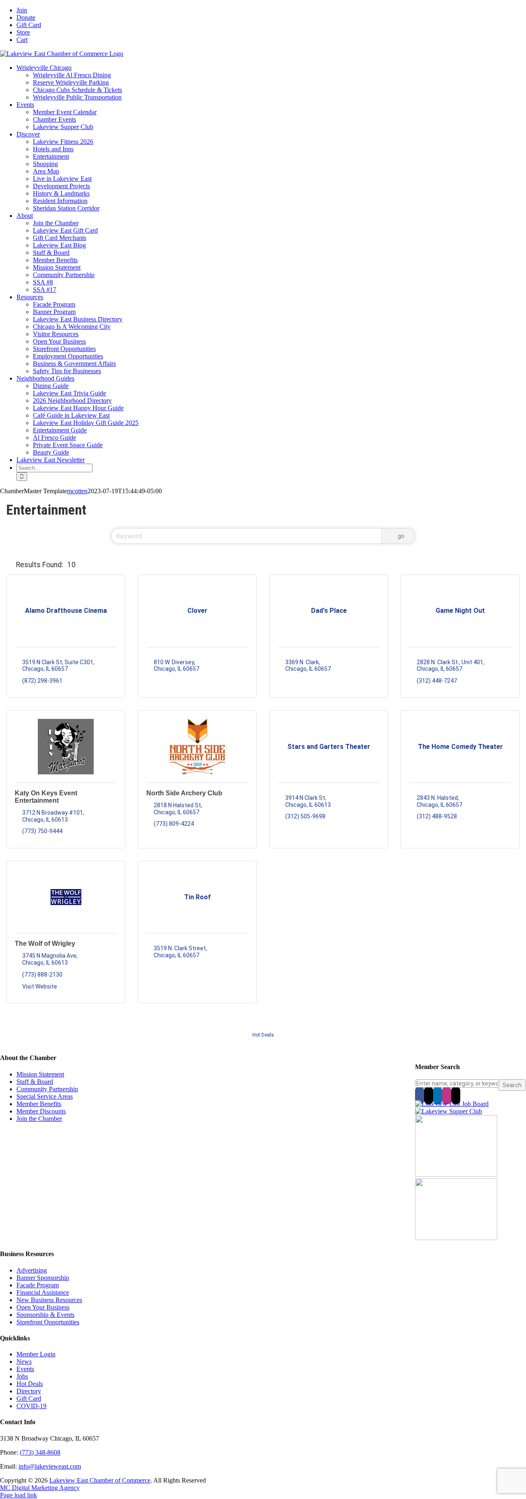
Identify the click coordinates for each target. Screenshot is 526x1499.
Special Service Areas (44, 1096)
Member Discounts (41, 1111)
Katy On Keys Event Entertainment (46, 797)
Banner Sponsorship (42, 1277)
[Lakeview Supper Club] (448, 1111)
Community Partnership (47, 1089)
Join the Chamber (39, 1118)
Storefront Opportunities (47, 1322)
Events (25, 1368)
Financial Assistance (42, 1292)
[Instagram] (446, 1095)
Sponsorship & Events (45, 1314)
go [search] (401, 536)
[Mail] (455, 1095)
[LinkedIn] (437, 1095)
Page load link (18, 1495)
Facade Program (37, 1285)
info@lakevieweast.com (49, 1466)
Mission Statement (40, 1074)
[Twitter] (428, 1095)
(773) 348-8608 (40, 1452)
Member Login (35, 1354)
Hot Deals (263, 1035)
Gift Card (28, 1398)
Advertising (31, 1270)
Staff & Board (34, 1081)
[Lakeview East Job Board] (452, 1103)
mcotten (77, 490)
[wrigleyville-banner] (456, 1174)
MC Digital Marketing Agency (40, 1487)
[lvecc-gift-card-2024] (456, 1237)
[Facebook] (419, 1095)
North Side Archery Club (184, 793)
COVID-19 (31, 1405)
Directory (28, 1391)
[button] (9, 564)
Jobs (22, 1376)
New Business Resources (49, 1299)
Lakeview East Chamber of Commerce (99, 1480)
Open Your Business (42, 1307)
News (24, 1361)
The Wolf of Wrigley (45, 943)
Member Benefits (38, 1103)
